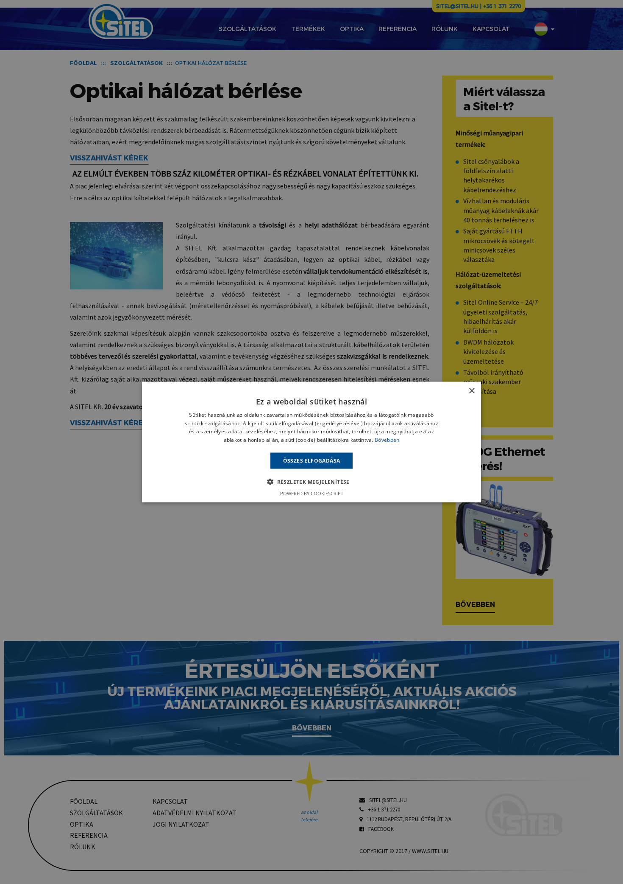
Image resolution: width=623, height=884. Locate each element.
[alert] (311, 442)
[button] (311, 481)
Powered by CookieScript (311, 493)
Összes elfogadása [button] (311, 460)
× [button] (471, 390)
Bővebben (387, 439)
